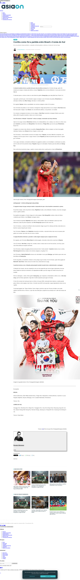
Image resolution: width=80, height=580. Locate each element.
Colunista (4, 544)
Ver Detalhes (32, 576)
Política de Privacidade (3, 572)
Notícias (4, 13)
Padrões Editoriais (16, 572)
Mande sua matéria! (34, 30)
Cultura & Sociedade (6, 15)
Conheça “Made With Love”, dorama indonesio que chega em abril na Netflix (31, 37)
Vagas (3, 556)
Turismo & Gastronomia (7, 17)
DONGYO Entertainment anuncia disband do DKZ (50, 36)
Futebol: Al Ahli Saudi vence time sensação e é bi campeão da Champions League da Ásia (45, 33)
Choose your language (4, 0)
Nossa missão (5, 553)
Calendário (33, 27)
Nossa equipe (5, 555)
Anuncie (4, 557)
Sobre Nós (33, 28)
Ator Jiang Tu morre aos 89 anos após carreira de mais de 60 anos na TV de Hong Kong (21, 36)
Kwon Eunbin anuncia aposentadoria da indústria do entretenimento (13, 33)
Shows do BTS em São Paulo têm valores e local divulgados (58, 37)
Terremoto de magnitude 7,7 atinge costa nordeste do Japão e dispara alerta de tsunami (37, 34)
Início (3, 12)
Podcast (1, 10)
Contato (32, 29)
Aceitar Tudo (48, 576)
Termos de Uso (10, 572)
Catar (15, 39)
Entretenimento (5, 16)
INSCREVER (14, 563)
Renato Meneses (18, 445)
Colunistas (33, 24)
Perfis (32, 22)
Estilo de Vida (5, 18)
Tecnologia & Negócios (7, 19)
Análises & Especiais (35, 26)
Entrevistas (33, 23)
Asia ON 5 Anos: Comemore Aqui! (6, 526)
